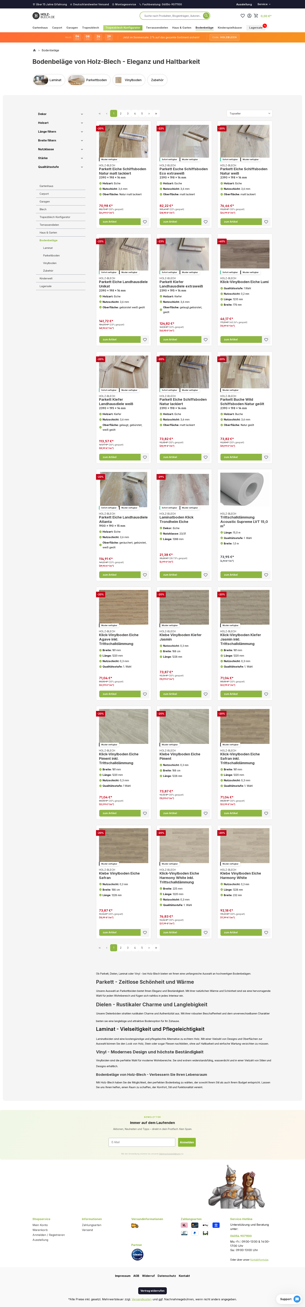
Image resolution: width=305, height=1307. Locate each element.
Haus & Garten (48, 232)
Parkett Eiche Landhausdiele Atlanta (123, 519)
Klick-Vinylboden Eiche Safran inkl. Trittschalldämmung (240, 757)
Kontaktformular (259, 1259)
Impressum (122, 1276)
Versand (87, 1230)
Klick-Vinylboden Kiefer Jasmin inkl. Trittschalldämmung (240, 638)
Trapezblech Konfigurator (55, 217)
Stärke (43, 158)
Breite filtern (47, 140)
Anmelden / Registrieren (48, 1235)
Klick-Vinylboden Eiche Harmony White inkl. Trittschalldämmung (179, 876)
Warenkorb (40, 1230)
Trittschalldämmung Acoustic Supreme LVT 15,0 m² (244, 520)
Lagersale (46, 286)
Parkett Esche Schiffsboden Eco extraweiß (184, 171)
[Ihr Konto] (249, 15)
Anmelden (187, 1142)
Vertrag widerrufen (152, 1290)
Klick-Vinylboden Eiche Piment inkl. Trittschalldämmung (119, 757)
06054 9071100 (241, 1236)
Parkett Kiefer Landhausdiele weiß (116, 402)
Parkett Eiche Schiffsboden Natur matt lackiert (122, 171)
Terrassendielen (49, 224)
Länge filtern (47, 131)
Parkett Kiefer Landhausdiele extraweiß (181, 284)
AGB (136, 1276)
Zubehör (48, 270)
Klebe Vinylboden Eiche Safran (119, 874)
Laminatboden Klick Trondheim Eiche (176, 518)
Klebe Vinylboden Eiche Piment (180, 755)
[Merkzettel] (242, 15)
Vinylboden (49, 263)
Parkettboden (51, 255)
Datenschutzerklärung (170, 1154)
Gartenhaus (46, 186)
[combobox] (173, 15)
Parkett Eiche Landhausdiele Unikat (123, 284)
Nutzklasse (46, 149)
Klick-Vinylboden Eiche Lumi (244, 280)
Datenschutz (167, 1276)
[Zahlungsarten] (184, 1224)
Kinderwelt (46, 278)
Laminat (48, 248)
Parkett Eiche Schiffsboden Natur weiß (243, 171)
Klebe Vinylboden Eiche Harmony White (240, 874)
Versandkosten (142, 1299)
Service (263, 4)
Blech (43, 209)
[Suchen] (206, 16)
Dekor (42, 114)
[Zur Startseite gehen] (43, 15)
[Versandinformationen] (134, 1225)
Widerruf (148, 1276)
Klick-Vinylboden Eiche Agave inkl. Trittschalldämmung (119, 638)
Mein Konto (40, 1225)
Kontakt (184, 1276)
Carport (44, 193)
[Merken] (145, 222)
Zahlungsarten (91, 1225)
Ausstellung (244, 4)
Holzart (43, 123)
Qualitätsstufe (48, 167)
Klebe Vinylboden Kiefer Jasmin (181, 635)
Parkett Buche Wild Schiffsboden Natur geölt (242, 402)
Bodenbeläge (49, 240)
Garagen (45, 201)
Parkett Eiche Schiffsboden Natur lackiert (183, 402)
